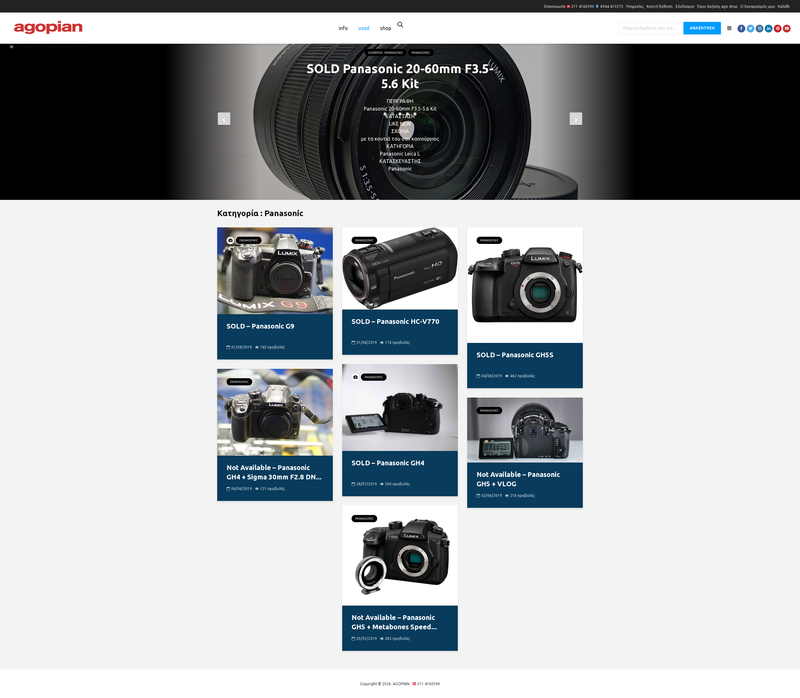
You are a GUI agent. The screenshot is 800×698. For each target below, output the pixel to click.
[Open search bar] (400, 24)
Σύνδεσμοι (684, 6)
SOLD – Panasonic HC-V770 (395, 321)
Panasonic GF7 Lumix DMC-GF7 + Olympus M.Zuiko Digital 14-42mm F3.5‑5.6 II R (400, 106)
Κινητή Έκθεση (659, 6)
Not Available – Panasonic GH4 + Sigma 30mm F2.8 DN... (274, 472)
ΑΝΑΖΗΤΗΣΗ (702, 28)
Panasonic (421, 75)
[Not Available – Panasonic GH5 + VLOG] (525, 429)
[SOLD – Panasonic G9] (275, 270)
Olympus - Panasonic (385, 75)
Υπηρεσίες (635, 6)
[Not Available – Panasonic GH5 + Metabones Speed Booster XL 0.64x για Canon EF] (400, 555)
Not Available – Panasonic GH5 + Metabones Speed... (394, 622)
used (363, 28)
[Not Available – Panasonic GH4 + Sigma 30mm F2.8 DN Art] (275, 411)
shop (385, 28)
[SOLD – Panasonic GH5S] (525, 284)
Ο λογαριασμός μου (757, 6)
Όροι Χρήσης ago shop (717, 6)
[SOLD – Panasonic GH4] (400, 407)
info (343, 28)
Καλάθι (784, 6)
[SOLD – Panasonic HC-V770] (400, 268)
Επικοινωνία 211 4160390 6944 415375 (583, 6)
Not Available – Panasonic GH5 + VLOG (518, 479)
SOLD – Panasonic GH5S (515, 355)
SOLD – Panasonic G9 (260, 326)
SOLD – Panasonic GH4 (388, 463)
